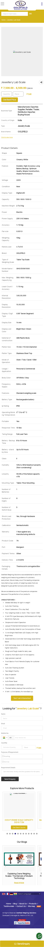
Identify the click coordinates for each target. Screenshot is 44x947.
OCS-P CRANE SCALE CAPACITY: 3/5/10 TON (19, 821)
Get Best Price (9, 99)
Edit (30, 94)
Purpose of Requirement (9, 752)
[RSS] (39, 906)
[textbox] (14, 14)
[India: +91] (4, 737)
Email (3, 724)
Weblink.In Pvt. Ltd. (26, 915)
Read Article (19, 882)
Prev (6, 865)
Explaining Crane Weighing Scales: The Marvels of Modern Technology (19, 875)
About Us (23, 903)
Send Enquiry (23, 943)
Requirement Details (8, 767)
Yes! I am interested (22, 698)
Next (38, 865)
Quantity (4, 743)
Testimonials (9, 906)
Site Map (31, 906)
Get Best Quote (19, 827)
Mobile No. (5, 733)
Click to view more (7, 137)
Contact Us (21, 906)
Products (33, 903)
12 (37, 833)
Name (3, 714)
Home (3, 20)
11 (34, 833)
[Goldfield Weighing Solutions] (21, 5)
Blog (15, 903)
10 (31, 833)
